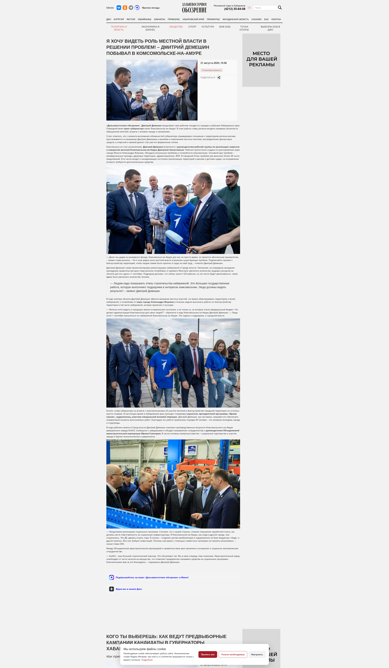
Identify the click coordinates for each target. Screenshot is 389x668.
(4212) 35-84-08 (234, 9)
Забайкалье (144, 19)
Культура (208, 26)
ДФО (108, 19)
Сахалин (256, 19)
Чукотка (276, 19)
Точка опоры (244, 28)
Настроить (257, 654)
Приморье (174, 19)
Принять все (208, 654)
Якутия (131, 19)
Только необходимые (233, 654)
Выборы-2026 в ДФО (270, 28)
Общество (176, 26)
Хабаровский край (193, 19)
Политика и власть (119, 28)
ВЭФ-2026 (224, 26)
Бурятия (119, 19)
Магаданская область (236, 19)
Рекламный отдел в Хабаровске (229, 5)
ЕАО (266, 19)
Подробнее (147, 660)
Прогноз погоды (151, 7)
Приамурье (213, 19)
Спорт (192, 26)
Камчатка (159, 19)
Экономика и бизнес (150, 28)
